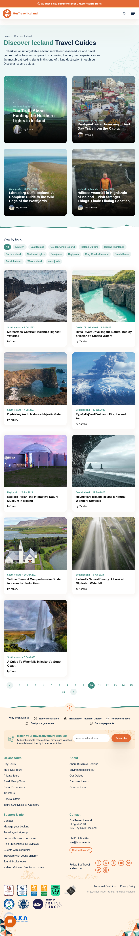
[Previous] (10, 685)
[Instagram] (113, 863)
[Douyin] (98, 870)
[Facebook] (98, 863)
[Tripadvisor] (129, 863)
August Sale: (49, 3)
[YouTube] (121, 863)
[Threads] (106, 870)
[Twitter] (106, 863)
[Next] (73, 692)
